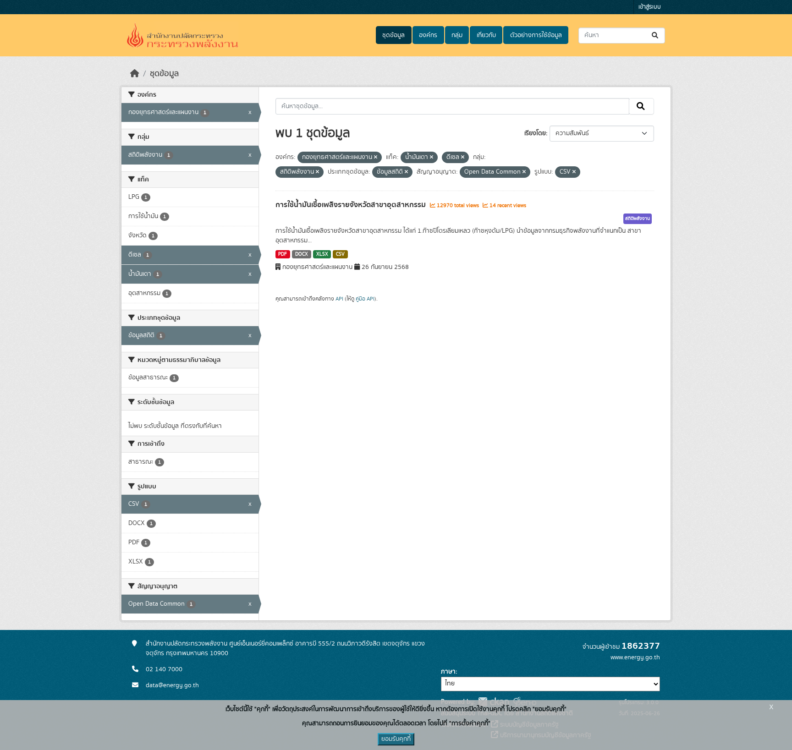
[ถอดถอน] (375, 157)
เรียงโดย (535, 133)
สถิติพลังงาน (637, 218)
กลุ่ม (456, 35)
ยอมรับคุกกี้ (396, 739)
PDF (282, 254)
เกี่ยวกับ (486, 35)
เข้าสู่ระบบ (649, 7)
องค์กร (428, 35)
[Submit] (656, 35)
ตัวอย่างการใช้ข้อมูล (536, 35)
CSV (340, 254)
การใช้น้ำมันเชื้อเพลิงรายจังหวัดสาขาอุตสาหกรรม (351, 205)
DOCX (301, 254)
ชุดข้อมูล (393, 35)
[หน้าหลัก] (134, 74)
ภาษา (448, 671)
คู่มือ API (365, 299)
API (339, 299)
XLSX (322, 254)
